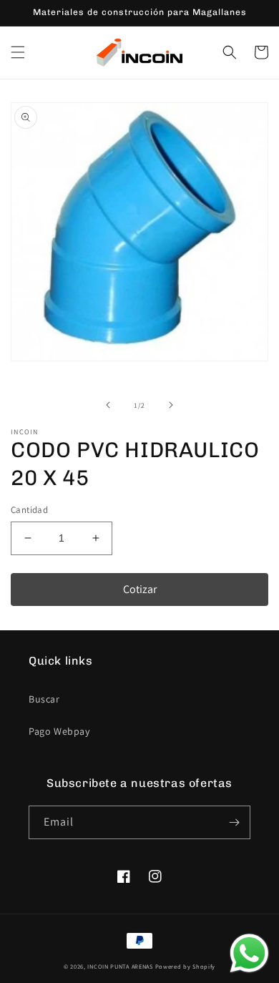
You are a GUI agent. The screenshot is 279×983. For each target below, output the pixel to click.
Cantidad (29, 510)
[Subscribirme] (234, 822)
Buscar (44, 699)
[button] (18, 52)
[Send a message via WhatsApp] (249, 953)
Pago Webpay (59, 731)
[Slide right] (171, 405)
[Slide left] (108, 405)
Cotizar (140, 589)
